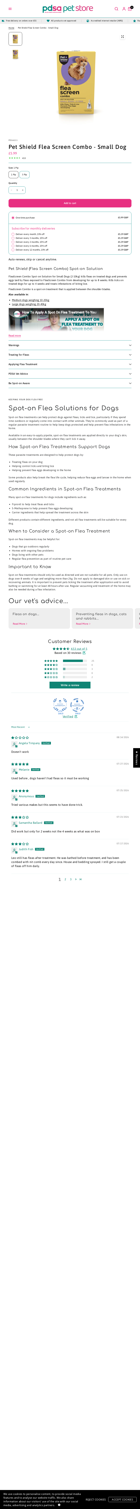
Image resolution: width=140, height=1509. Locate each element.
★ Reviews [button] (136, 758)
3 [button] (71, 879)
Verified (68, 716)
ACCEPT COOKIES (122, 1499)
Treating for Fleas (19, 354)
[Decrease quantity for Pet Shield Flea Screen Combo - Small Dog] (11, 190)
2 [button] (65, 879)
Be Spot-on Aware (19, 383)
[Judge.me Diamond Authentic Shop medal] (60, 705)
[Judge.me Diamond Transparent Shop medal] (77, 705)
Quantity (13, 183)
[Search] (116, 9)
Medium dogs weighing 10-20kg (30, 300)
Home (11, 28)
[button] (51, 661)
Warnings (14, 345)
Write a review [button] (70, 685)
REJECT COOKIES (96, 1499)
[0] (128, 9)
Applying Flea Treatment (23, 364)
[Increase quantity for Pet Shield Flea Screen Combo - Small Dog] (22, 190)
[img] (20, 737)
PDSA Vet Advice (18, 373)
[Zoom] (122, 36)
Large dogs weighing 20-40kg (29, 304)
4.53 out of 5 (79, 648)
